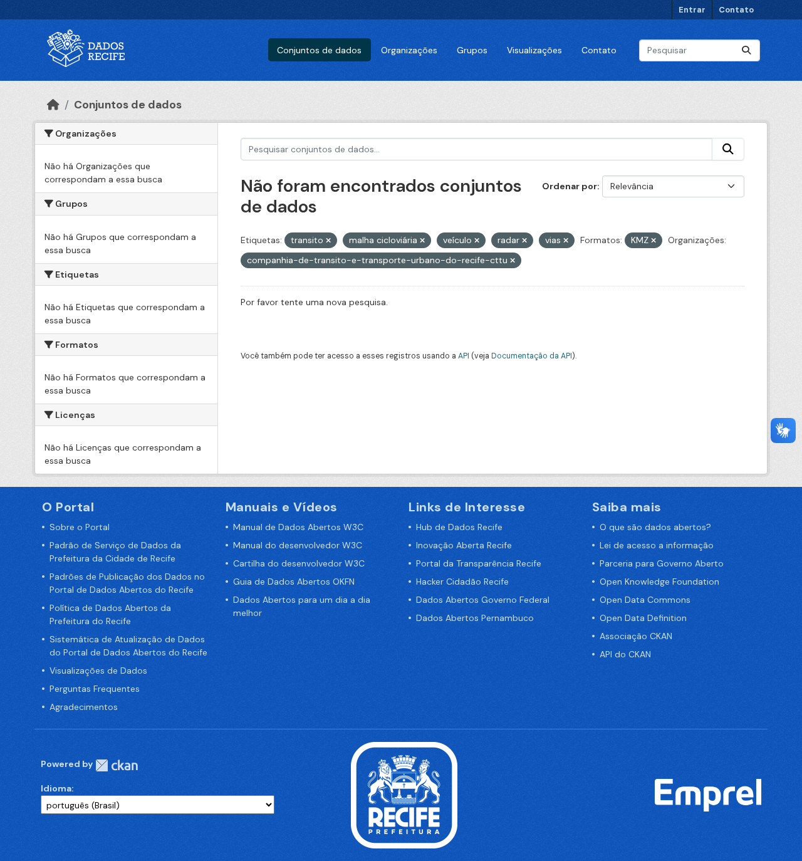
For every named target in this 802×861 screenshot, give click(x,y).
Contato (736, 9)
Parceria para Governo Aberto (662, 563)
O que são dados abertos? (655, 527)
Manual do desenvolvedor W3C (297, 545)
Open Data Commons (645, 599)
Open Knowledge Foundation (659, 581)
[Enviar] (746, 50)
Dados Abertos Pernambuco (475, 618)
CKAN (116, 765)
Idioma (56, 788)
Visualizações (534, 50)
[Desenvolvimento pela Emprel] (708, 794)
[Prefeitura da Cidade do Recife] (404, 794)
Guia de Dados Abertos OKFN (294, 581)
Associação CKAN (636, 636)
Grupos (472, 50)
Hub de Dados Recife (459, 527)
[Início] (53, 105)
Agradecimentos (83, 706)
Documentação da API (531, 356)
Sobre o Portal (79, 527)
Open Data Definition (643, 618)
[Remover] (328, 240)
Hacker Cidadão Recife (462, 581)
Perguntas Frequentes (94, 688)
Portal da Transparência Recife (478, 563)
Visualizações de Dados (98, 670)
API (463, 356)
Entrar (692, 9)
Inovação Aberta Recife (464, 545)
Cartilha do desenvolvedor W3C (299, 563)
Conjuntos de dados (319, 50)
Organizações (409, 50)
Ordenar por (569, 186)
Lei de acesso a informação (657, 545)
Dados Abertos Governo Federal (482, 599)
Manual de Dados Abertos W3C (298, 527)
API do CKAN (625, 654)
